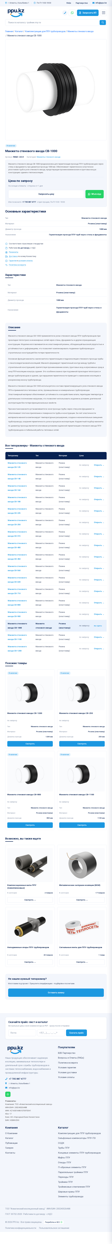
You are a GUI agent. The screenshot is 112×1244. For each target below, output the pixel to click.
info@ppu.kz (101, 3)
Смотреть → (30, 900)
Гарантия (13, 261)
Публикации (11, 1143)
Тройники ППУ (65, 1182)
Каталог (19, 31)
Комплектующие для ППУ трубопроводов (45, 31)
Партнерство (82, 3)
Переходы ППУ (66, 1177)
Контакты (10, 1152)
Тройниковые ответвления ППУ (74, 1186)
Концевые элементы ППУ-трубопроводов (79, 1152)
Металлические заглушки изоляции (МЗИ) (79, 885)
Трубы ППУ (63, 1148)
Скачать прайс (76, 1033)
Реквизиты (13, 252)
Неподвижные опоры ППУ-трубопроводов (28, 947)
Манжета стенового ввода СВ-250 (76, 713)
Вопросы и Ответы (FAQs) (71, 1057)
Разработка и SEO (52, 1222)
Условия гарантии (67, 1067)
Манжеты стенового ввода (80, 31)
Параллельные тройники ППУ (73, 1172)
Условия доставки (67, 1072)
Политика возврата (17, 265)
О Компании (11, 1133)
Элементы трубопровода (70, 1196)
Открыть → (99, 465)
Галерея (9, 1148)
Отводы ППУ (64, 1162)
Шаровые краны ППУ (69, 1191)
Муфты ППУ (64, 1157)
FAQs (68, 3)
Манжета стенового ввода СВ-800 (24, 794)
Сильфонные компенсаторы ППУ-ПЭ (77, 1138)
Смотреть (30, 744)
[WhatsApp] (7, 1094)
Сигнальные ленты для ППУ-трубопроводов (80, 947)
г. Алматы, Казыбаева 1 (18, 3)
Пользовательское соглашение (54, 1228)
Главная (9, 31)
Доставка (13, 256)
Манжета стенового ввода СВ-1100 (76, 794)
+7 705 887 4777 (29, 202)
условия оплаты (26, 261)
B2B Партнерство (66, 1053)
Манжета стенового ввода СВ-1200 (24, 713)
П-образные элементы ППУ (72, 1167)
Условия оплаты (66, 1077)
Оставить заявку (56, 992)
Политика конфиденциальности (20, 1228)
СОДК (61, 1143)
